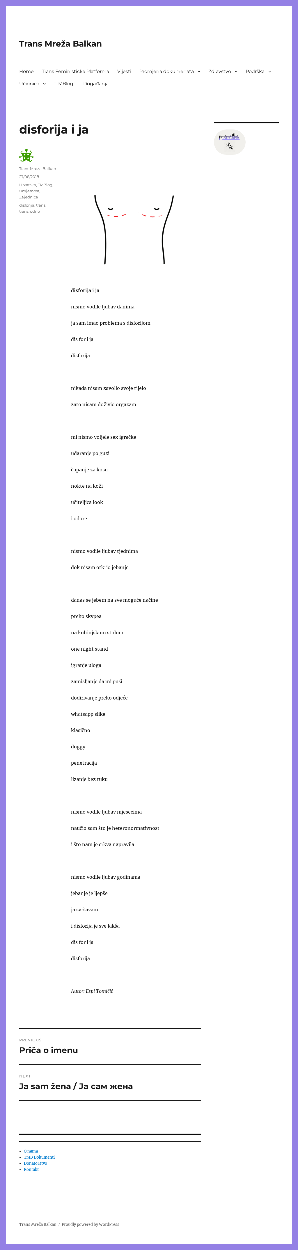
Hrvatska (27, 184)
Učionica (29, 83)
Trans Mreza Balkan (37, 168)
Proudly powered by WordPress (90, 1224)
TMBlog (45, 184)
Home (26, 71)
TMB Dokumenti (39, 1157)
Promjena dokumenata (166, 71)
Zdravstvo (219, 71)
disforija (26, 205)
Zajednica (28, 197)
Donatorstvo (35, 1163)
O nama (31, 1151)
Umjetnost (29, 191)
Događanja (96, 83)
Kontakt (31, 1169)
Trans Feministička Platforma (75, 71)
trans (40, 205)
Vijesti (124, 71)
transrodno (29, 211)
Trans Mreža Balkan (60, 44)
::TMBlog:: (64, 83)
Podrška (255, 71)
